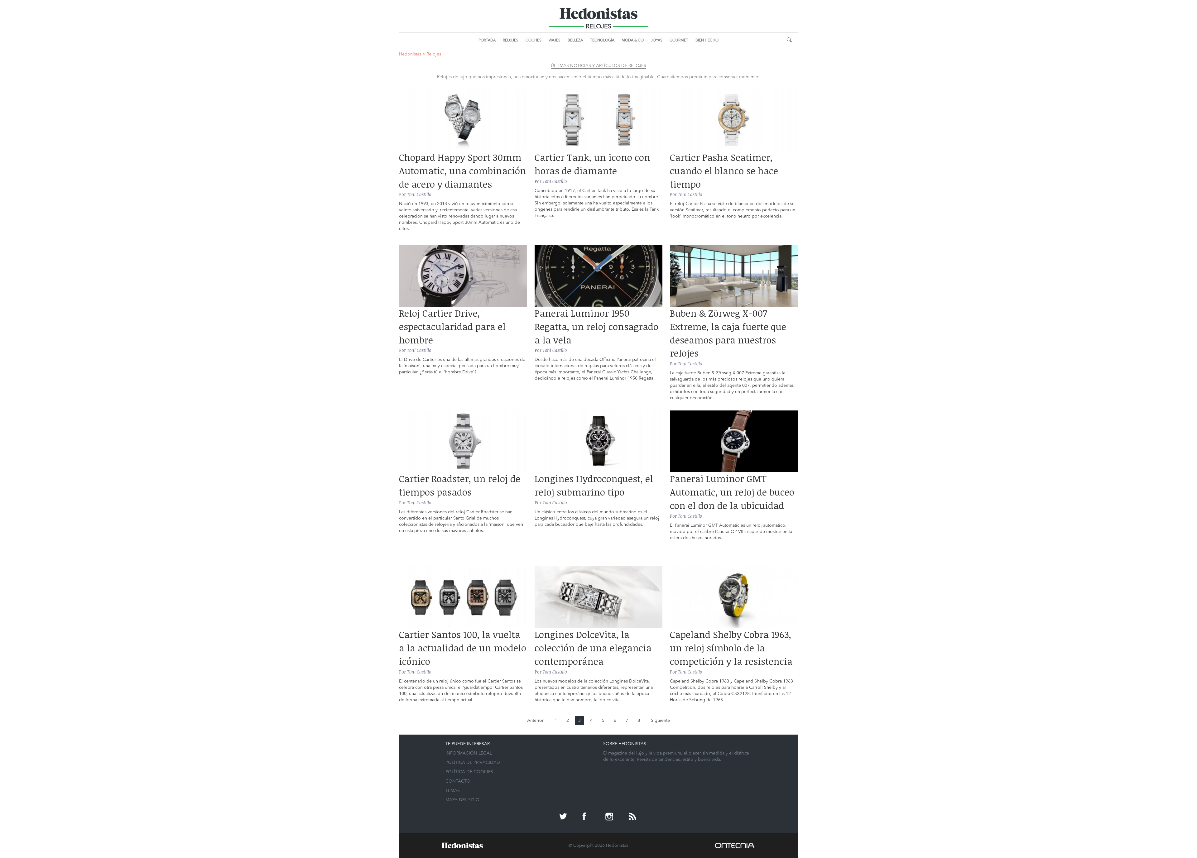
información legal (468, 753)
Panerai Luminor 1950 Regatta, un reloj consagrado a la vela (596, 326)
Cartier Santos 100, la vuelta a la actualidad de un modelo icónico (462, 648)
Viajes (554, 40)
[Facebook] (587, 817)
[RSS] (633, 817)
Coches (533, 40)
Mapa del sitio (462, 800)
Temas (452, 790)
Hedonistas (598, 15)
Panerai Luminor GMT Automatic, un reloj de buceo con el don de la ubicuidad (732, 492)
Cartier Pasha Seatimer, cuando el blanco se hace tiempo (724, 170)
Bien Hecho (707, 40)
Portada (487, 40)
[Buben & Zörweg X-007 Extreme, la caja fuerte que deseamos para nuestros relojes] (734, 276)
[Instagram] (610, 817)
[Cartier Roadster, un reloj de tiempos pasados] (463, 441)
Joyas (656, 40)
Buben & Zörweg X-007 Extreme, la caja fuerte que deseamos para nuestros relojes (728, 333)
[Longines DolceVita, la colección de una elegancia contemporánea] (599, 597)
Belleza (575, 40)
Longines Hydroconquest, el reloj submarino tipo (594, 485)
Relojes (510, 40)
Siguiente (660, 720)
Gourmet (679, 40)
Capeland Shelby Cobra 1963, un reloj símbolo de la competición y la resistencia (731, 648)
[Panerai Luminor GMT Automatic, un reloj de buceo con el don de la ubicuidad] (734, 441)
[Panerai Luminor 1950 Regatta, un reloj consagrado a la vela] (599, 276)
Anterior (535, 720)
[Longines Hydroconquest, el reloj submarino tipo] (599, 441)
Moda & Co (633, 40)
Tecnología (602, 40)
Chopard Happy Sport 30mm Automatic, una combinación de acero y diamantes (462, 170)
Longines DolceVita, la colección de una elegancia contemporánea (593, 648)
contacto (457, 781)
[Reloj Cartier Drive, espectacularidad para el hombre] (463, 276)
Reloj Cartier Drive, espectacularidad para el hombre (452, 326)
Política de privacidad (472, 762)
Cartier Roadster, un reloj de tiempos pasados (459, 485)
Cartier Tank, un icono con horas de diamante (592, 164)
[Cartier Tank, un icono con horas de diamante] (599, 120)
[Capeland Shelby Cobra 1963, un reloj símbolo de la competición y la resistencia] (734, 597)
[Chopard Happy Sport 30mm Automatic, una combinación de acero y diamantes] (463, 120)
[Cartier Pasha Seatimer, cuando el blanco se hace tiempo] (734, 120)
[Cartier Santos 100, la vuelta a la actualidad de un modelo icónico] (463, 597)
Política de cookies (469, 772)
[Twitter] (564, 817)
